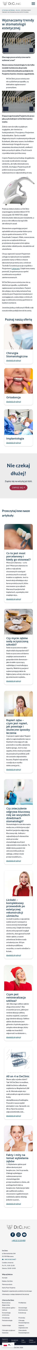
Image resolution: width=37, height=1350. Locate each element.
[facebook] (12, 1234)
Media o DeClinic (7, 1281)
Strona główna (8, 10)
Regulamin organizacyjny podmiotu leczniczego (17, 1291)
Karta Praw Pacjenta (8, 1287)
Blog (18, 10)
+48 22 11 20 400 (18, 1240)
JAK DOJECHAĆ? (10, 1259)
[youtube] (24, 1234)
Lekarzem (16, 268)
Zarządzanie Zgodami (14, 1341)
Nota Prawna (23, 1341)
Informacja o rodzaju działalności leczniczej (15, 1294)
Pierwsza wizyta (7, 1284)
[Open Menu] (33, 3)
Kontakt (4, 1278)
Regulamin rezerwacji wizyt (5, 1341)
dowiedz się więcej (13, 360)
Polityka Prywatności (32, 1341)
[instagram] (18, 1234)
